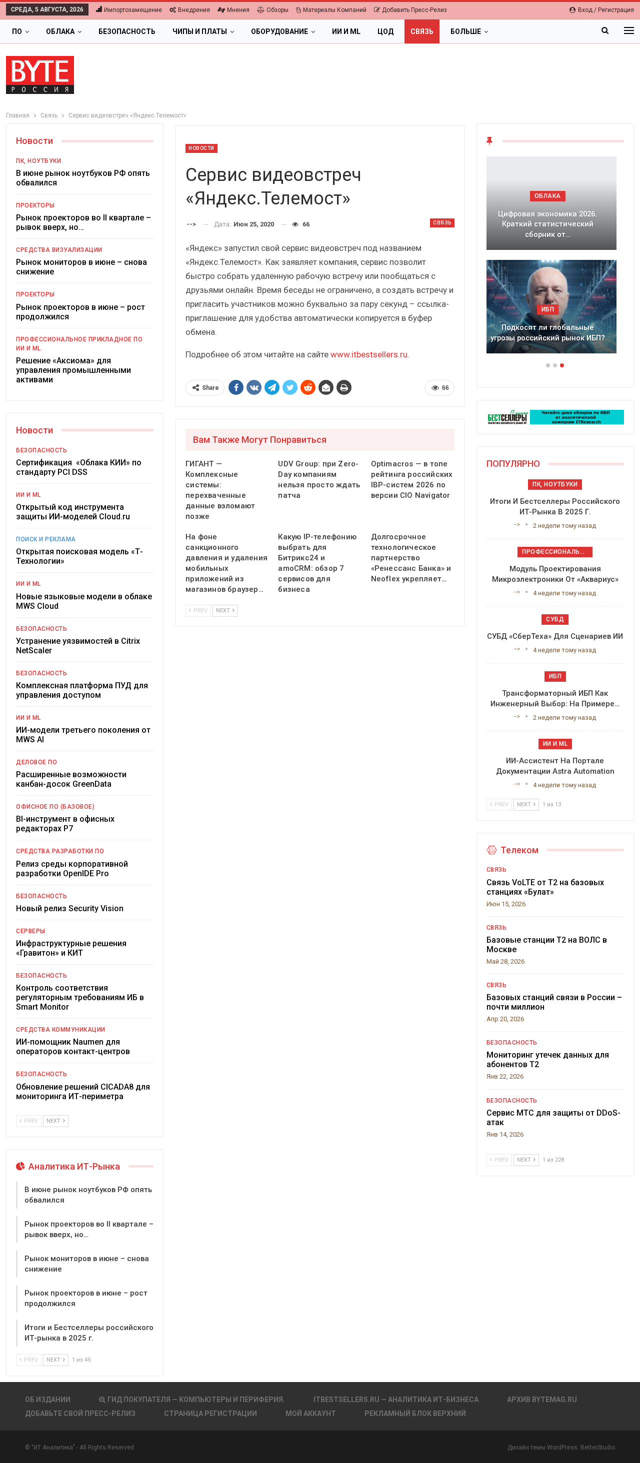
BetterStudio (597, 1447)
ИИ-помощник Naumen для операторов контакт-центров (73, 1046)
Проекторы (35, 205)
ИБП (555, 309)
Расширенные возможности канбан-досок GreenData (71, 779)
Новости (201, 148)
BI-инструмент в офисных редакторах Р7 (65, 823)
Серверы (31, 931)
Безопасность (127, 31)
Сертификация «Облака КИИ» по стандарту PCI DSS (79, 467)
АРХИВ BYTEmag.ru (542, 1400)
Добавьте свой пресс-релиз (80, 1414)
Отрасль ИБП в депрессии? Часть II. (555, 332)
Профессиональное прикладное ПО (79, 339)
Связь (422, 31)
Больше (465, 31)
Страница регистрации (210, 1414)
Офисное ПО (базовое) (55, 806)
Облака (60, 31)
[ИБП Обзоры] (555, 416)
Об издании (47, 1400)
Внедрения (194, 9)
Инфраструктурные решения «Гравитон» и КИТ (71, 948)
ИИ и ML (346, 31)
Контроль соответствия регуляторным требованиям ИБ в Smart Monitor (80, 997)
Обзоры (277, 9)
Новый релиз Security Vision (70, 908)
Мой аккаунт (311, 1414)
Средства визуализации (59, 249)
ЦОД (386, 31)
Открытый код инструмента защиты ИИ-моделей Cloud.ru (73, 511)
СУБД (555, 619)
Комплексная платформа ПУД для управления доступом (82, 690)
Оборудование (279, 31)
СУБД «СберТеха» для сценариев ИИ (555, 636)
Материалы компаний (334, 9)
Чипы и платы (199, 31)
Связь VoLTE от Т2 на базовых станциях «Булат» (545, 887)
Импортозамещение (133, 9)
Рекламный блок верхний (415, 1414)
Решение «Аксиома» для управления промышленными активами (73, 370)
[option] (555, 259)
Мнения (238, 9)
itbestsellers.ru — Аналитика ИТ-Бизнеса (396, 1400)
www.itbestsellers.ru (369, 354)
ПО (17, 31)
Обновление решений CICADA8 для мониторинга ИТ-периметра (83, 1091)
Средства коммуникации (61, 1029)
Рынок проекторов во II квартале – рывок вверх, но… (83, 222)
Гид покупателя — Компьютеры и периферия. (196, 1400)
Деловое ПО (36, 762)
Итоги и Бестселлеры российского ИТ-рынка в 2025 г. (555, 229)
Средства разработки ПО (60, 851)
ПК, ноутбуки (38, 160)
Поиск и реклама (46, 539)
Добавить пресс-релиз (414, 9)
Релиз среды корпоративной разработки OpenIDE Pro (72, 868)
